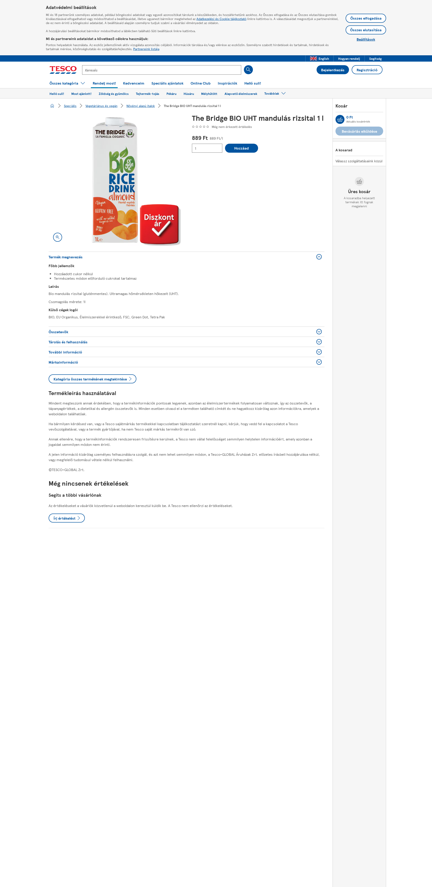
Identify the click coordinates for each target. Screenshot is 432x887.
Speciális (70, 105)
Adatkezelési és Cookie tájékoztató (221, 18)
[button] (319, 58)
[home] (52, 105)
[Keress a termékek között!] (248, 69)
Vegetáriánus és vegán (101, 105)
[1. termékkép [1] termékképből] (115, 180)
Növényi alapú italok (140, 105)
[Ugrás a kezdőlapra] (63, 70)
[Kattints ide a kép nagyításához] (57, 237)
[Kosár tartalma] (339, 119)
